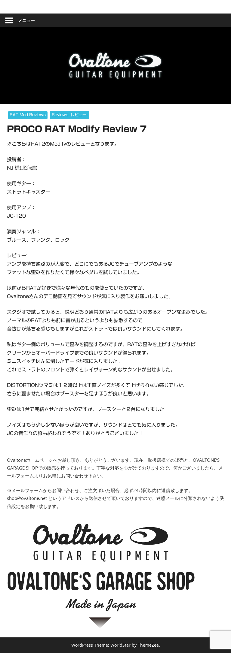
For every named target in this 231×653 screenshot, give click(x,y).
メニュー (26, 20)
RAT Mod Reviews (28, 115)
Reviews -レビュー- (70, 115)
